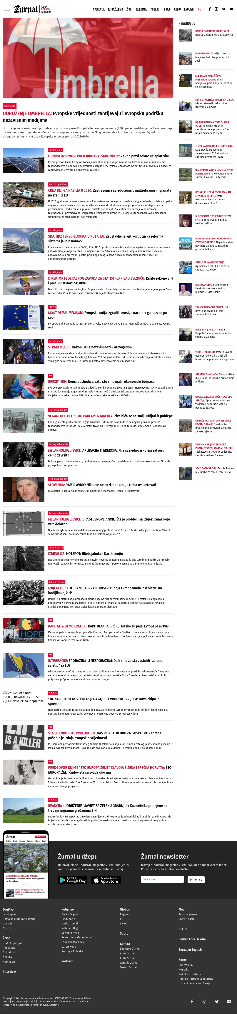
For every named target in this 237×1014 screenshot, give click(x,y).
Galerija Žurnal (129, 962)
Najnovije (99, 9)
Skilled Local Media (192, 939)
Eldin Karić (68, 919)
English (188, 9)
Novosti (7, 928)
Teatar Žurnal (128, 967)
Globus (125, 909)
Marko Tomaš (69, 923)
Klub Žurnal (127, 958)
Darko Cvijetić (69, 914)
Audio (177, 9)
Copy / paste (187, 919)
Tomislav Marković (72, 942)
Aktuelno (8, 952)
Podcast (156, 9)
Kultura (125, 944)
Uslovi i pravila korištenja (194, 983)
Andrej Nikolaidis (72, 951)
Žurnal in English (190, 950)
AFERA (183, 929)
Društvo (8, 909)
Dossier (7, 923)
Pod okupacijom (13, 943)
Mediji (183, 909)
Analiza (7, 957)
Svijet (123, 923)
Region (124, 914)
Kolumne (141, 9)
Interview (9, 972)
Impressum (186, 965)
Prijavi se (196, 879)
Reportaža (9, 947)
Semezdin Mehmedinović (77, 937)
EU (121, 919)
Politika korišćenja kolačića (196, 979)
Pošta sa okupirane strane (19, 919)
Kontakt (183, 969)
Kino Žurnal (127, 953)
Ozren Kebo (68, 946)
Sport (124, 934)
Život (129, 9)
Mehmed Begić (70, 928)
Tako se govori (188, 914)
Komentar (9, 961)
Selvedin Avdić (70, 932)
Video (167, 9)
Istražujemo (115, 9)
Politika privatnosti (190, 974)
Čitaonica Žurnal (130, 949)
